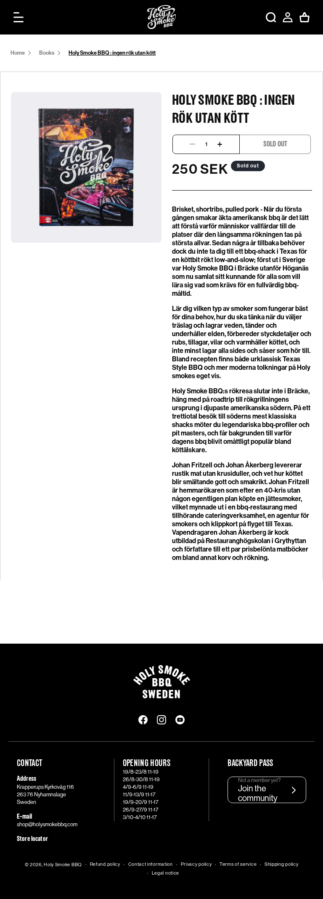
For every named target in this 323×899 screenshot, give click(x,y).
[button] (18, 17)
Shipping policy (282, 864)
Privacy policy (196, 864)
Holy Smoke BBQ (63, 864)
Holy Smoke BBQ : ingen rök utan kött (112, 53)
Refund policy (105, 864)
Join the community (258, 793)
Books (46, 53)
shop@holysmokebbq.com (47, 824)
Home (18, 53)
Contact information (150, 864)
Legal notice (165, 873)
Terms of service (238, 864)
